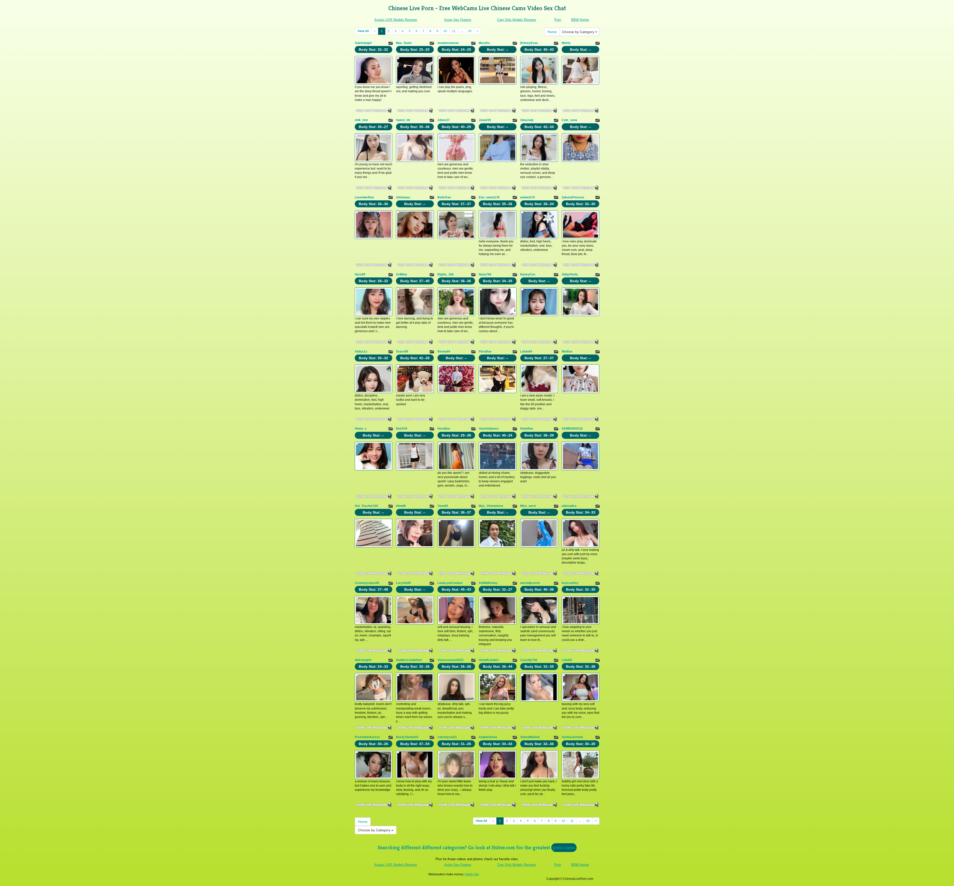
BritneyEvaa (529, 43)
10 (445, 31)
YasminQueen (488, 428)
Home (552, 32)
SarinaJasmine (572, 737)
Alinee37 (443, 120)
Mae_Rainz (404, 43)
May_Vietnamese (491, 506)
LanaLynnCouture (450, 583)
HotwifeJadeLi (489, 660)
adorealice (569, 506)
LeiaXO (567, 660)
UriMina (401, 274)
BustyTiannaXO (407, 737)
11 (453, 31)
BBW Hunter (580, 20)
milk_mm (361, 120)
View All (363, 31)
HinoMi (401, 506)
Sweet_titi (403, 120)
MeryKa (484, 43)
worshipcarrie (530, 583)
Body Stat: (373, 49)
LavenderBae (364, 197)
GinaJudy (527, 120)
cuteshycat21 (447, 737)
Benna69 (443, 351)
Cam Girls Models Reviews (516, 20)
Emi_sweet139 (489, 197)
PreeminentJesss (367, 737)
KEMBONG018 (572, 428)
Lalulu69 (526, 351)
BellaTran (444, 197)
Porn (557, 20)
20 (470, 31)
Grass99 (402, 351)
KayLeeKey (570, 583)
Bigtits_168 (445, 274)
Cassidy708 (528, 660)
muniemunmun (448, 43)
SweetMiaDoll (529, 737)
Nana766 (485, 274)
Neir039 (401, 428)
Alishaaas (403, 197)
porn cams (564, 847)
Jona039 (485, 120)
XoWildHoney (488, 583)
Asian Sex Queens (457, 20)
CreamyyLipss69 (367, 583)
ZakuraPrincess (573, 197)
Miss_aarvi (528, 506)
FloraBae (485, 351)
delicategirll (363, 660)
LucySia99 (403, 583)
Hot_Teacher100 (366, 506)
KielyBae (526, 428)
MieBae (567, 351)
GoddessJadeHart (409, 660)
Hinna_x (360, 428)
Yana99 (442, 506)
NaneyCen (527, 274)
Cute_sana (569, 120)
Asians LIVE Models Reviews (395, 20)
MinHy (566, 43)
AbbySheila (570, 274)
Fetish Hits (472, 874)
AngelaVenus (488, 737)
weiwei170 (527, 197)
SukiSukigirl (363, 43)
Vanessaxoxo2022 (450, 660)
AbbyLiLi (361, 351)
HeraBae (443, 428)
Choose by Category (578, 32)
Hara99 (360, 274)
